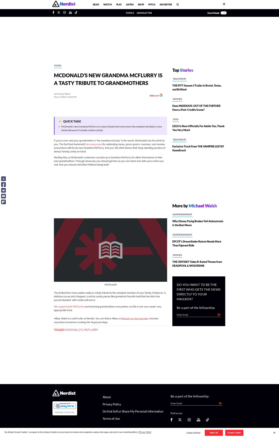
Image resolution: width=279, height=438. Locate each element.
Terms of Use (111, 418)
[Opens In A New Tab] (65, 406)
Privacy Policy (112, 404)
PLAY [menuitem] (119, 4)
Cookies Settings (193, 432)
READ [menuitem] (96, 4)
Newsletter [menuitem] (144, 12)
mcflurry (91, 329)
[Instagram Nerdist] (64, 13)
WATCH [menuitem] (107, 4)
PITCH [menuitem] (151, 4)
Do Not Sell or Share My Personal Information (133, 411)
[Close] (274, 433)
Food (57, 65)
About (107, 397)
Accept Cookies (234, 432)
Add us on (153, 96)
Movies (177, 99)
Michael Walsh (63, 94)
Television (179, 78)
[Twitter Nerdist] (59, 13)
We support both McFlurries (69, 306)
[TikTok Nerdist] (76, 13)
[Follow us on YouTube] (198, 420)
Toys (175, 119)
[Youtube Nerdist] (70, 13)
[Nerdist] (63, 4)
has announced (94, 144)
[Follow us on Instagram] (189, 420)
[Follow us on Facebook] (171, 420)
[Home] (64, 395)
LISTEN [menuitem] (129, 4)
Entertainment (182, 214)
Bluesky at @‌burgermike (135, 318)
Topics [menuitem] (130, 12)
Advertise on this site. (65, 412)
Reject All (214, 432)
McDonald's (74, 329)
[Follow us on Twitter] (180, 420)
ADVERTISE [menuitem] (166, 4)
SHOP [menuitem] (141, 4)
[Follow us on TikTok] (207, 420)
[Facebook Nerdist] (54, 13)
